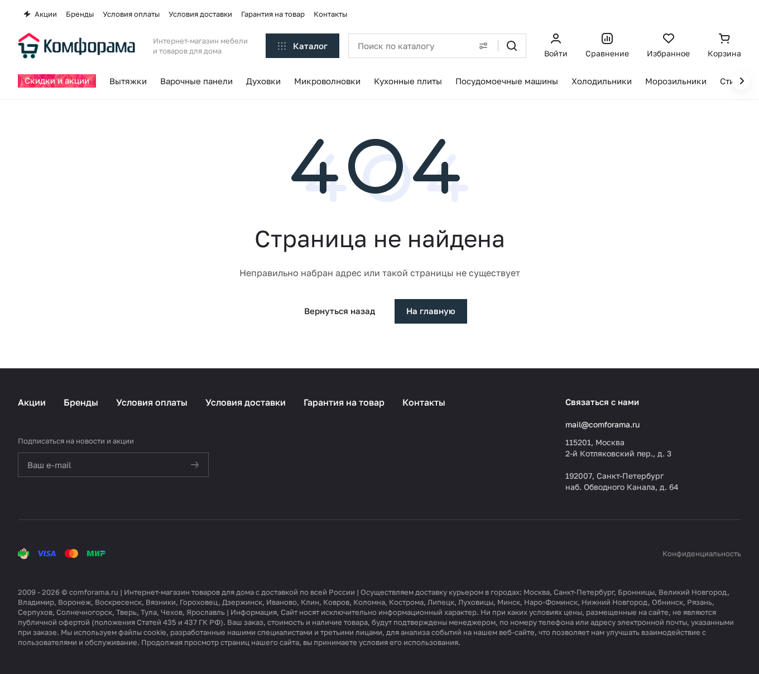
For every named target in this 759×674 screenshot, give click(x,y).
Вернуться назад (339, 311)
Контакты (423, 402)
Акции (32, 402)
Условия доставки (245, 402)
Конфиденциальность (701, 553)
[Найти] (512, 45)
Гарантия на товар (344, 402)
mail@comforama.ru (602, 424)
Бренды (81, 402)
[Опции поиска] (483, 45)
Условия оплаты (152, 402)
